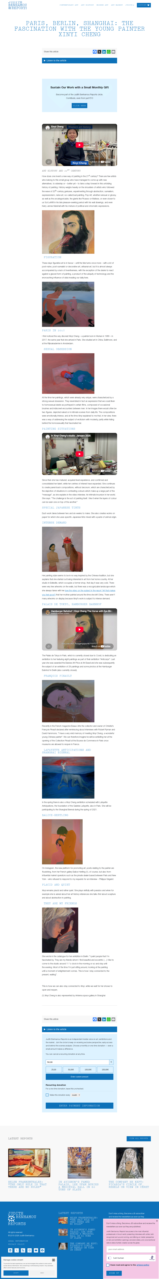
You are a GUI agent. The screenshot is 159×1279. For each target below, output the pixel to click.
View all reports (138, 1138)
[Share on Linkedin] (104, 52)
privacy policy (143, 1265)
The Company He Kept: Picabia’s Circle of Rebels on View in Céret (129, 1184)
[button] (53, 1260)
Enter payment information (79, 1106)
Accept (16, 1273)
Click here (79, 106)
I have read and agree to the (129, 1265)
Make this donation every (60, 1095)
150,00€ (105, 1070)
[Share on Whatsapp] (109, 52)
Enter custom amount (79, 1077)
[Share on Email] (113, 52)
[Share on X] (99, 52)
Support (142, 5)
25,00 (53, 1070)
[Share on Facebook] (95, 52)
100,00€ (88, 1070)
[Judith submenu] (133, 5)
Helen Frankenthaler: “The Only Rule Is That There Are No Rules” (27, 1184)
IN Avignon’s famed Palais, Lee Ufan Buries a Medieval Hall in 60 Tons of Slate (78, 1186)
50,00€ (71, 1070)
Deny (42, 1273)
